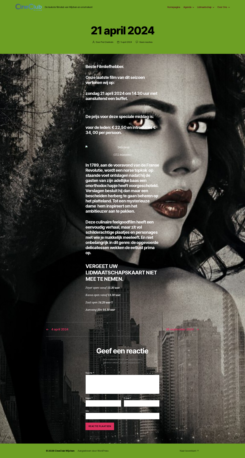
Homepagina (173, 7)
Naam (89, 398)
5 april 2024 (126, 42)
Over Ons (222, 7)
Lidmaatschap (204, 7)
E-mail (127, 398)
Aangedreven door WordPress (93, 450)
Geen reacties (146, 42)
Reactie (89, 373)
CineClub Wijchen (65, 450)
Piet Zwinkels (107, 42)
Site (87, 411)
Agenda (187, 7)
